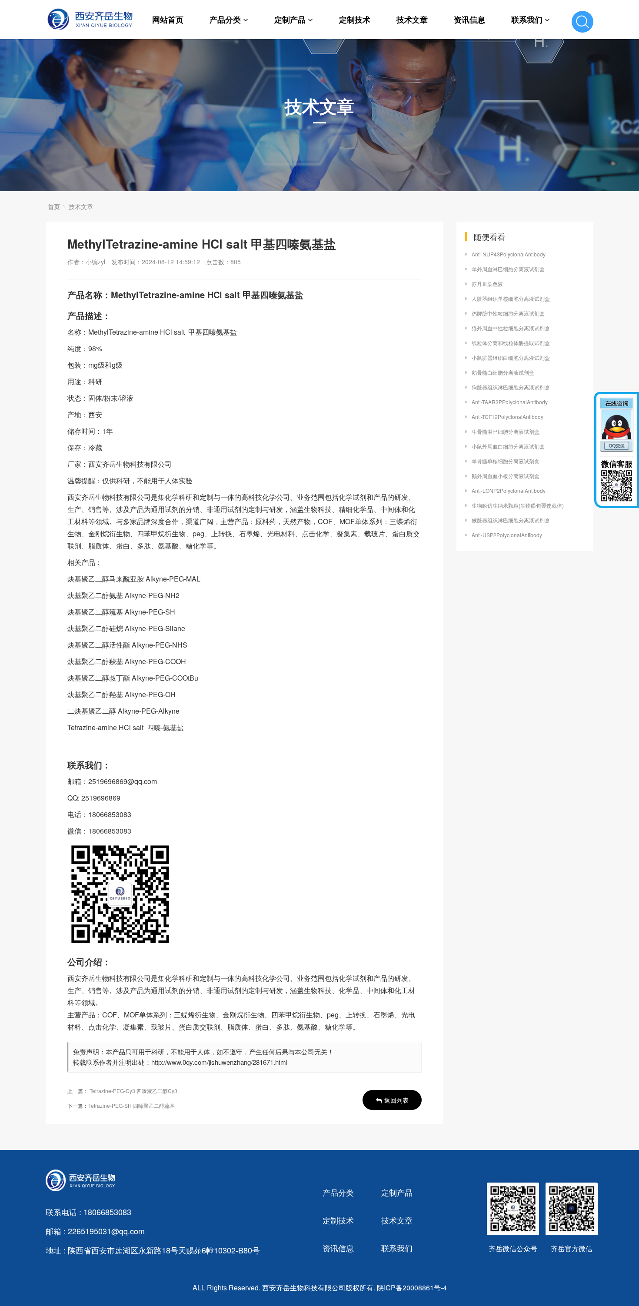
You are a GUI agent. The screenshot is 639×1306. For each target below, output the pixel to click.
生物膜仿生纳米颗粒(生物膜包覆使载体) (518, 505)
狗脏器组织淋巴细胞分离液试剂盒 (511, 387)
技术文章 (412, 19)
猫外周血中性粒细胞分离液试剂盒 (511, 328)
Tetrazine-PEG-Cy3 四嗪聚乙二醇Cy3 (133, 1090)
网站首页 (167, 19)
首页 (54, 206)
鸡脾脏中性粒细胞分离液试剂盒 (508, 313)
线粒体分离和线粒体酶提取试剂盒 (511, 342)
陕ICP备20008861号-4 (412, 1288)
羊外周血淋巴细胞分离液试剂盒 (508, 268)
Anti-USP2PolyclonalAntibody (507, 534)
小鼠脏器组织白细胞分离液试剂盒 (511, 357)
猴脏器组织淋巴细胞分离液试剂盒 (511, 520)
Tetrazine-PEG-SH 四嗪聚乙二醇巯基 (131, 1105)
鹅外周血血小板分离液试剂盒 (505, 475)
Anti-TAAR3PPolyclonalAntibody (510, 401)
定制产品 (290, 19)
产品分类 (225, 19)
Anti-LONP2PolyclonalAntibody (509, 490)
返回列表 (396, 1100)
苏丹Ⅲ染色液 (487, 283)
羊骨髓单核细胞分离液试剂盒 (505, 461)
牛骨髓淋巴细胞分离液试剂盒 (505, 431)
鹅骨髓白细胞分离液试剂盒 (503, 372)
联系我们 (526, 19)
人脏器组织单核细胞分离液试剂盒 (511, 298)
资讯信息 (469, 19)
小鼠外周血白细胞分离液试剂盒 (508, 446)
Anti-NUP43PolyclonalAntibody (509, 254)
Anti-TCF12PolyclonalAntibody (507, 416)
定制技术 (354, 19)
